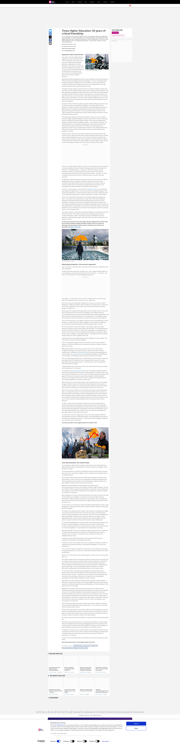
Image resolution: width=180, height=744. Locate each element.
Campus (105, 2)
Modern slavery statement (124, 712)
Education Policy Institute (77, 371)
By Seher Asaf (66, 694)
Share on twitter (50, 37)
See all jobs (115, 32)
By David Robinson (83, 672)
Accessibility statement (89, 712)
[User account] (130, 5)
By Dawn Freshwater (52, 672)
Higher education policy (81, 648)
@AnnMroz (68, 50)
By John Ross (51, 694)
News (73, 2)
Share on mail (50, 43)
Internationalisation (68, 648)
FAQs (37, 712)
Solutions (112, 2)
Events (98, 2)
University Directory (138, 712)
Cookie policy (76, 712)
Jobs (86, 2)
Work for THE (60, 712)
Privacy (69, 712)
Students (92, 2)
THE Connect (101, 712)
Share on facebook (50, 40)
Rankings (79, 2)
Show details (105, 741)
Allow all (136, 723)
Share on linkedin (50, 33)
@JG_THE (72, 50)
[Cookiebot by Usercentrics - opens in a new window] (41, 741)
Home (67, 2)
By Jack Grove (66, 672)
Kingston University (93, 189)
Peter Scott (64, 48)
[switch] (72, 741)
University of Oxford (84, 352)
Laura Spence (73, 354)
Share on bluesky (50, 30)
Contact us (44, 712)
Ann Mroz (69, 48)
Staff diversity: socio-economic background (85, 645)
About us (52, 712)
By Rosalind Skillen (99, 694)
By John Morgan (98, 672)
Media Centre (110, 712)
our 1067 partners (59, 725)
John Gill (73, 48)
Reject (136, 728)
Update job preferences (118, 35)
